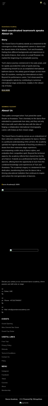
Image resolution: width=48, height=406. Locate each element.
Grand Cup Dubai (8, 331)
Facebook (5, 375)
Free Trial (5, 341)
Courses (5, 383)
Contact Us (5, 357)
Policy (4, 361)
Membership (6, 390)
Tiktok (4, 379)
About (4, 386)
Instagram (5, 371)
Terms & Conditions (8, 353)
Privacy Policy (6, 345)
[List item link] (24, 300)
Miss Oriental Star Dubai (10, 327)
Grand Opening (7, 323)
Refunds (5, 349)
